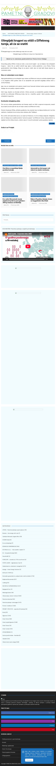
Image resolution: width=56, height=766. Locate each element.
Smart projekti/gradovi (8, 622)
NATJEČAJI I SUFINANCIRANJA (10, 586)
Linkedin (47, 2)
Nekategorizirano (7, 592)
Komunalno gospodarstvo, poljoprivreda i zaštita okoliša (16, 576)
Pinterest (13, 131)
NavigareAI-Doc (6, 589)
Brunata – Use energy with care (10, 533)
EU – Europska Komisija (8, 553)
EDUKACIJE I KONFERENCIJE (9, 546)
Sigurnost (5, 615)
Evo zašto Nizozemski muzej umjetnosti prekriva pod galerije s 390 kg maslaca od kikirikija (14, 200)
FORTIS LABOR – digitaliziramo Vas (11, 563)
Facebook (41, 2)
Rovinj (20, 165)
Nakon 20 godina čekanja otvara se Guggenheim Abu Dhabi (41, 200)
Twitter (43, 2)
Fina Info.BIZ (5, 556)
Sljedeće (49, 141)
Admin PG (4, 48)
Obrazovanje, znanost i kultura (10, 165)
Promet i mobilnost (7, 606)
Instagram (45, 2)
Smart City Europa (6, 749)
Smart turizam (6, 629)
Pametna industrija (7, 599)
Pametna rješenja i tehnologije (10, 602)
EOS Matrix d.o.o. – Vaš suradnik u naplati (13, 549)
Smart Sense (6, 625)
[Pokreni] (4, 259)
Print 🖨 (52, 123)
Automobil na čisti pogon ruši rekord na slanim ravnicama (40, 169)
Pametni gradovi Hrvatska (8, 752)
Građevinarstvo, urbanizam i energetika (40, 194)
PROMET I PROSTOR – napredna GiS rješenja (14, 609)
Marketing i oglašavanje (8, 745)
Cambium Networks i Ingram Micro (11, 536)
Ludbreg (5, 582)
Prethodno (7, 141)
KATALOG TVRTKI (7, 573)
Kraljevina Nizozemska (8, 194)
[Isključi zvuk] (49, 259)
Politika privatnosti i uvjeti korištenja (11, 739)
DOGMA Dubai (6, 540)
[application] (28, 246)
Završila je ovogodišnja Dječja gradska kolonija (13, 169)
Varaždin (5, 638)
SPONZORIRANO (7, 632)
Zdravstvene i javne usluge (9, 642)
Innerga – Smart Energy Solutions (11, 569)
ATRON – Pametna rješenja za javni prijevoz (13, 530)
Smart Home (6, 619)
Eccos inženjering (7, 543)
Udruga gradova (6, 755)
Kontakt (4, 742)
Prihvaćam (29, 760)
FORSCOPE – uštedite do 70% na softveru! (13, 559)
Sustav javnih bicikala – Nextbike (11, 635)
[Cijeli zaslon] (51, 259)
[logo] (3, 699)
